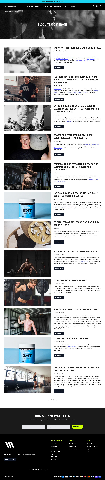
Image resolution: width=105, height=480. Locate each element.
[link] (48, 399)
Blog (41, 24)
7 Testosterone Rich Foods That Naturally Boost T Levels (76, 224)
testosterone (84, 261)
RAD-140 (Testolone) (62, 59)
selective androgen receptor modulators (78, 57)
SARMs (93, 57)
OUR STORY (74, 6)
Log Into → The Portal (92, 449)
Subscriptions (54, 443)
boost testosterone (60, 208)
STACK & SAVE (47, 6)
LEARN (67, 6)
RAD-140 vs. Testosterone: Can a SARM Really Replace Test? (77, 49)
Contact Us (53, 449)
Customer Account (55, 451)
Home (5, 11)
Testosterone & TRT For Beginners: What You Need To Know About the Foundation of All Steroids (77, 79)
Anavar (93, 146)
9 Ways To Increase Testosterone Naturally (77, 309)
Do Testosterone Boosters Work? (72, 338)
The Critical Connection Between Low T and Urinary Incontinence (77, 369)
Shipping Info (54, 456)
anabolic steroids (80, 60)
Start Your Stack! (59, 1)
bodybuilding (91, 59)
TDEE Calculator (73, 449)
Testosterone (15, 11)
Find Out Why (10, 459)
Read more (59, 67)
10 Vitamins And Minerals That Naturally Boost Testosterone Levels (76, 195)
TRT (89, 92)
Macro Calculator (73, 443)
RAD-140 (88, 60)
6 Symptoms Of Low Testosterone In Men (75, 251)
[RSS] (21, 11)
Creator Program (91, 443)
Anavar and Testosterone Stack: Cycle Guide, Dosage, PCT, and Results (74, 136)
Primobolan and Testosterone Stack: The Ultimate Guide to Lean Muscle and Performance (76, 167)
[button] (100, 6)
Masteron (68, 121)
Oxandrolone (58, 148)
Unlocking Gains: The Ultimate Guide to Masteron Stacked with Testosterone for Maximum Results (76, 108)
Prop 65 (53, 454)
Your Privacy (54, 459)
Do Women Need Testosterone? (70, 280)
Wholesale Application (92, 446)
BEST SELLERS (58, 6)
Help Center (54, 446)
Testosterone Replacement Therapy (76, 92)
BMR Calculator (72, 446)
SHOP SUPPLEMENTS (34, 6)
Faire (88, 451)
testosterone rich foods (60, 235)
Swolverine (10, 476)
